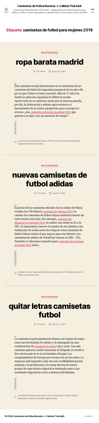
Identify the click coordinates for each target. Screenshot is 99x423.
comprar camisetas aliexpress (66, 141)
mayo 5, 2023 (59, 193)
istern (42, 71)
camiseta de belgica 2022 (58, 211)
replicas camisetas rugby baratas (42, 398)
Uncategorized (49, 53)
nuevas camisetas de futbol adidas (49, 179)
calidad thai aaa (25, 272)
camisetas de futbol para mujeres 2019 (35, 141)
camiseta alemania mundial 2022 (51, 112)
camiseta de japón (45, 346)
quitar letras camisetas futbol (49, 310)
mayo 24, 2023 (59, 71)
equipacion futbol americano (30, 143)
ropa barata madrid (49, 61)
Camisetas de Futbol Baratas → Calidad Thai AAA (49, 6)
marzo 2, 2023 (58, 324)
